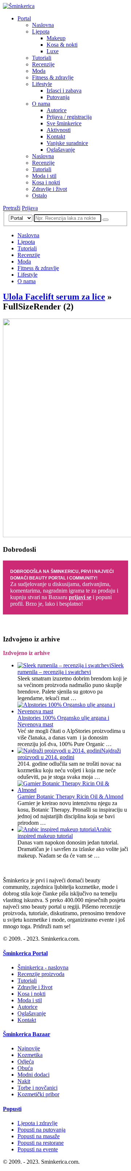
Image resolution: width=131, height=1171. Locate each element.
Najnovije (28, 1048)
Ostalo (39, 195)
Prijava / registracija (69, 117)
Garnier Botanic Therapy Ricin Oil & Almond (70, 796)
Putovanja (58, 97)
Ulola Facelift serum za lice (54, 296)
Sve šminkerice (64, 123)
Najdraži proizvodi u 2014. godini (69, 754)
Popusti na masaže (38, 1136)
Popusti (12, 1109)
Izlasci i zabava (64, 90)
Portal (24, 18)
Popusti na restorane (40, 1143)
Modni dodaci (33, 1075)
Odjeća (25, 1061)
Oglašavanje (61, 150)
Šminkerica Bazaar (26, 1034)
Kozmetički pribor (38, 1094)
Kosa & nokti (62, 45)
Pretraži (11, 208)
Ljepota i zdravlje (37, 1123)
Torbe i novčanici (37, 1088)
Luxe (53, 51)
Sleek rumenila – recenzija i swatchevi (70, 668)
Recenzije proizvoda (40, 974)
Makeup (56, 38)
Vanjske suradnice (67, 143)
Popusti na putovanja (41, 1130)
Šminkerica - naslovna (42, 967)
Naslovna (43, 25)
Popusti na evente (37, 1149)
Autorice (57, 110)
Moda (38, 71)
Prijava (30, 208)
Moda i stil (44, 176)
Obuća (25, 1068)
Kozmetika (30, 1055)
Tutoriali (41, 58)
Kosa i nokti (46, 182)
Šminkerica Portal (25, 953)
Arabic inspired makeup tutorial (64, 832)
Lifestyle (42, 84)
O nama (41, 104)
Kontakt (56, 136)
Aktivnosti (59, 130)
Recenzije (43, 64)
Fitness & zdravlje (53, 77)
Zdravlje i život (49, 189)
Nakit (23, 1081)
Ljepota (40, 31)
